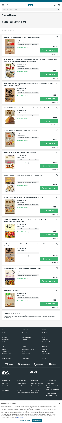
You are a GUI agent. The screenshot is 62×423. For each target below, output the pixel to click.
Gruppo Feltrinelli (50, 383)
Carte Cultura (20, 386)
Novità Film (4, 349)
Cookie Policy (19, 417)
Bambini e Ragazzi (6, 358)
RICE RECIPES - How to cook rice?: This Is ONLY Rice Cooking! (23, 197)
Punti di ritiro (5, 383)
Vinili (43, 337)
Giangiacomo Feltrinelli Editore (52, 386)
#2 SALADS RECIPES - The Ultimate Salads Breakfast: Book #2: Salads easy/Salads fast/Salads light (27, 221)
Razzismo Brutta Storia (51, 395)
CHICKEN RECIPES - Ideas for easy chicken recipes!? (21, 130)
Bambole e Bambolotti (27, 356)
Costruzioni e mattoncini (28, 349)
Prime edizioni (25, 332)
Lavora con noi (35, 390)
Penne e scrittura (46, 353)
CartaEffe (4, 388)
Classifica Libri (5, 335)
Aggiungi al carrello (50, 50)
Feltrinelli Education (51, 393)
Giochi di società (26, 353)
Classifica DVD (5, 351)
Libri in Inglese (5, 339)
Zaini (43, 356)
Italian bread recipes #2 (12, 290)
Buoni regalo (5, 386)
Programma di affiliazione (37, 386)
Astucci (44, 358)
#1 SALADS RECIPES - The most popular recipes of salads (22, 268)
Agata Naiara (22, 40)
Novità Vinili (45, 339)
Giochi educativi (26, 351)
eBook (3, 341)
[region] (31, 412)
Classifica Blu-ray (6, 353)
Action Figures (25, 358)
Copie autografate (26, 337)
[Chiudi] (59, 403)
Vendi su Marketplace (36, 388)
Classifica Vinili (46, 341)
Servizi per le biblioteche (37, 383)
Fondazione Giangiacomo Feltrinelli (52, 390)
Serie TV (4, 356)
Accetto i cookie (37, 420)
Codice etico (34, 392)
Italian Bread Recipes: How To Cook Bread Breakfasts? (22, 37)
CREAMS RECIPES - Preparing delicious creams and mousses (23, 175)
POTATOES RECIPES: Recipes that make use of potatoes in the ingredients (28, 108)
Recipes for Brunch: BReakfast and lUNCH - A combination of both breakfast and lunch (29, 245)
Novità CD (44, 332)
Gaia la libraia (5, 390)
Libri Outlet (4, 337)
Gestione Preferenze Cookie (23, 392)
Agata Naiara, (20, 42)
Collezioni (24, 339)
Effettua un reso (20, 388)
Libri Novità (4, 332)
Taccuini (44, 349)
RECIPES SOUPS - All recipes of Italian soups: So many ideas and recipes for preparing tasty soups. (28, 84)
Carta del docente (21, 383)
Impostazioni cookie (25, 420)
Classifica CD (45, 335)
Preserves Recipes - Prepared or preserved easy (20, 153)
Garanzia (19, 390)
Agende (44, 351)
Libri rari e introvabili (27, 335)
